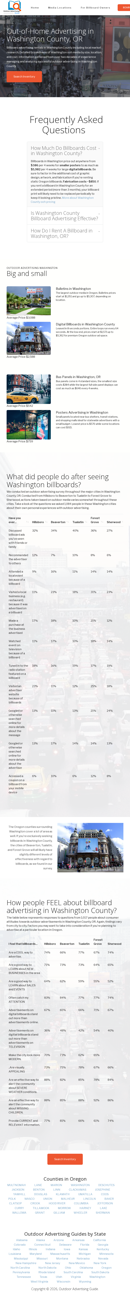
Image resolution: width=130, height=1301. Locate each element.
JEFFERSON (105, 1203)
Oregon (107, 1267)
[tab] (65, 150)
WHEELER (80, 1212)
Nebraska (83, 1258)
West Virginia (39, 1281)
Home (35, 7)
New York (100, 1263)
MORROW (64, 1208)
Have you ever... (15, 520)
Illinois (33, 1249)
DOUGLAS (40, 1194)
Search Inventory (24, 76)
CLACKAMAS (77, 1189)
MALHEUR (68, 1198)
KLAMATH (63, 1194)
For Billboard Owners (95, 7)
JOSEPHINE (102, 1189)
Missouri (42, 1258)
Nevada (103, 1258)
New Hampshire (26, 1263)
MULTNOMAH (16, 1185)
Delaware (65, 1244)
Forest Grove (95, 520)
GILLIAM (59, 1212)
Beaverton (58, 522)
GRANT (40, 1212)
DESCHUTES (106, 1185)
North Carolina (20, 1267)
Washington (97, 1276)
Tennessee (24, 1276)
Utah (59, 1276)
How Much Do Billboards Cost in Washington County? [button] (63, 151)
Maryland (36, 1253)
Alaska (40, 1240)
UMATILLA (85, 1194)
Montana (62, 1258)
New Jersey (52, 1263)
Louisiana (15, 1253)
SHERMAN (103, 1212)
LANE (38, 1185)
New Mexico (77, 1263)
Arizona (58, 1240)
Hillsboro (38, 522)
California (99, 1240)
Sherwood (114, 522)
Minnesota (106, 1253)
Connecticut (42, 1244)
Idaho (16, 1249)
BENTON (39, 1189)
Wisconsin (63, 1281)
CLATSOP (15, 1203)
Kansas (83, 1249)
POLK (12, 1198)
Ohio (68, 1267)
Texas (43, 1276)
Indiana (50, 1249)
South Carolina (73, 1272)
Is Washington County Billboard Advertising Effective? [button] (64, 216)
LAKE (103, 1208)
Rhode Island (46, 1272)
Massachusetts (60, 1253)
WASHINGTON (80, 1185)
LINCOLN (89, 1198)
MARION (56, 1185)
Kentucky (103, 1249)
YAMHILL (19, 1194)
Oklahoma (86, 1267)
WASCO (29, 1198)
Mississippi (21, 1258)
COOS (105, 1194)
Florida (84, 1244)
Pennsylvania (21, 1272)
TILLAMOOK (41, 1208)
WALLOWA (19, 1212)
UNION (47, 1198)
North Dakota (47, 1267)
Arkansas (78, 1240)
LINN (56, 1189)
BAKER (109, 1198)
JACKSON (18, 1189)
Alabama (21, 1240)
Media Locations (60, 7)
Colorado (20, 1244)
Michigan (85, 1253)
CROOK (35, 1203)
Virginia (76, 1276)
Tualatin (78, 522)
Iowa (67, 1249)
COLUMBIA (81, 1203)
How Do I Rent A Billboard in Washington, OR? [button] (62, 233)
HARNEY (85, 1208)
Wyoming (85, 1281)
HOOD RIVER (57, 1203)
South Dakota (100, 1272)
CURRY (19, 1208)
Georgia (103, 1244)
